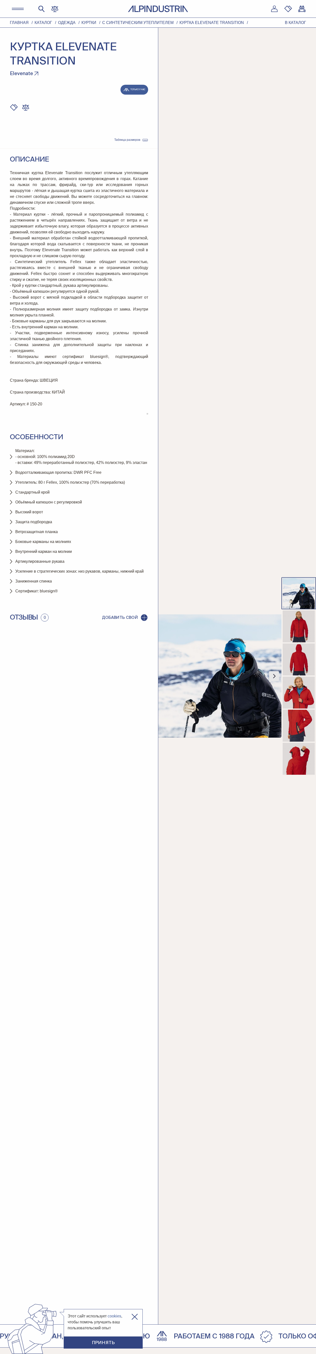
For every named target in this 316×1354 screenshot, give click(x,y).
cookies (114, 1316)
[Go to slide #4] (298, 693)
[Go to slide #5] (298, 726)
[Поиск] (41, 8)
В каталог (295, 23)
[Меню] (18, 9)
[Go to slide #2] (298, 626)
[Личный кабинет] (274, 9)
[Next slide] (274, 676)
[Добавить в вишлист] (14, 107)
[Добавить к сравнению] (26, 107)
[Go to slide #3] (298, 660)
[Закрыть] (135, 1317)
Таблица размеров (127, 140)
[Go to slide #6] (298, 759)
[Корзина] (302, 9)
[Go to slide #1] (298, 593)
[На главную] (158, 8)
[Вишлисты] (288, 9)
